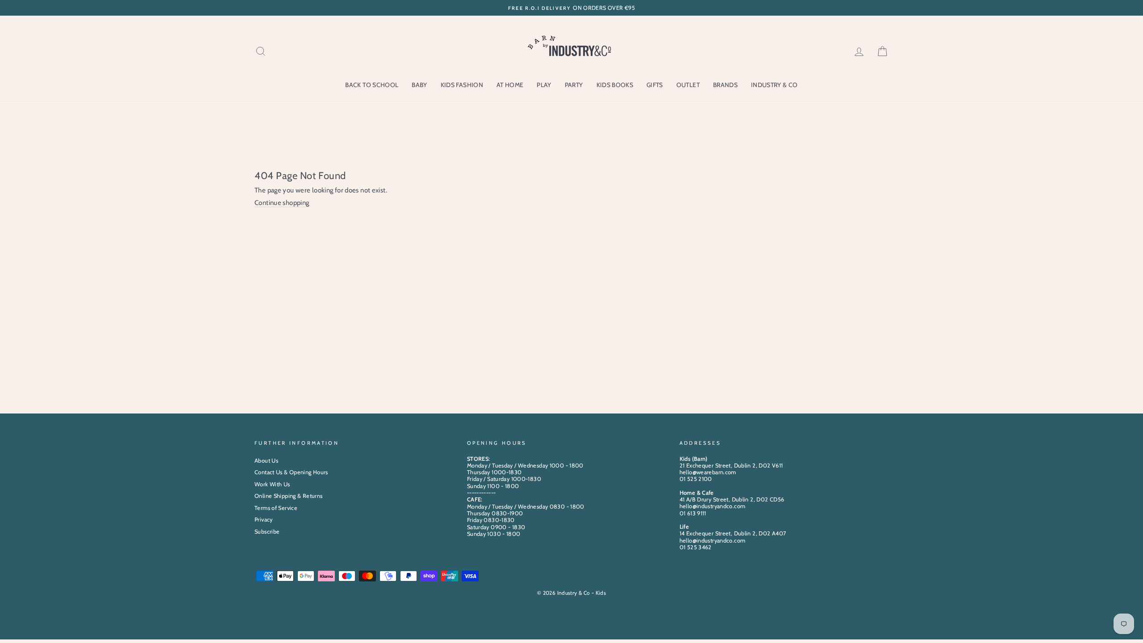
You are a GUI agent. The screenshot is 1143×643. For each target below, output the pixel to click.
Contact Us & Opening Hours (291, 472)
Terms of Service (275, 508)
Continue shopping (281, 203)
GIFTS (655, 85)
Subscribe (266, 531)
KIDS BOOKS (615, 85)
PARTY (574, 85)
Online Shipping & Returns (288, 496)
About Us (266, 460)
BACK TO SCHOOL (371, 85)
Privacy (263, 519)
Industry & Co (774, 85)
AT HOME (509, 85)
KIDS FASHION (462, 85)
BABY (419, 85)
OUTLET (688, 85)
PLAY (544, 85)
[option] (571, 7)
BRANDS (725, 85)
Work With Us (272, 484)
